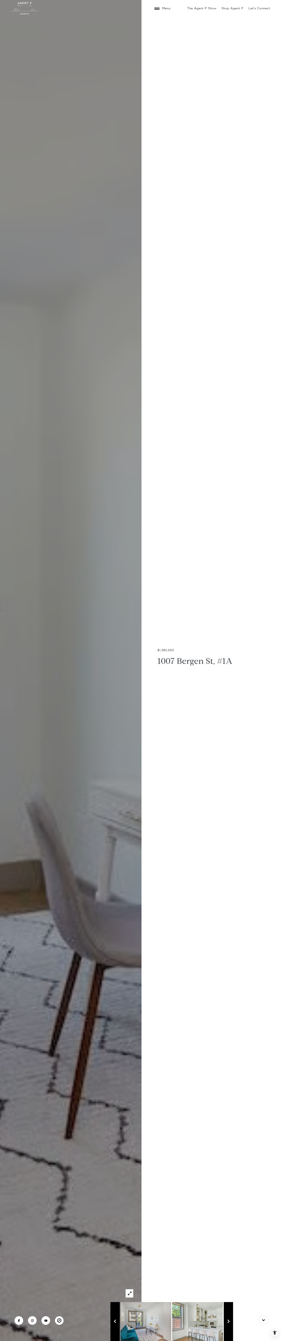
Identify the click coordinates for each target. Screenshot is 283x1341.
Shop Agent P (232, 8)
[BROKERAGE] (59, 1320)
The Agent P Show (201, 8)
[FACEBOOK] (19, 1320)
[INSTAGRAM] (32, 1320)
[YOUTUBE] (45, 1320)
